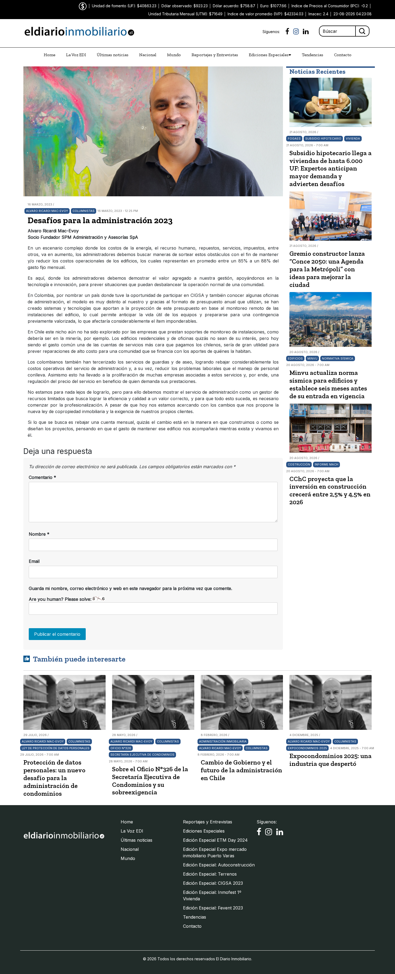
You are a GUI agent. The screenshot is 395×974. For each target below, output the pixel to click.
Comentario (42, 477)
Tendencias (312, 54)
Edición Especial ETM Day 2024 (215, 840)
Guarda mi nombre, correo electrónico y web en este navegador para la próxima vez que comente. (130, 588)
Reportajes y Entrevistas (215, 54)
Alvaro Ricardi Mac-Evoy (47, 211)
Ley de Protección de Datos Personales (55, 748)
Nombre (39, 534)
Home (49, 54)
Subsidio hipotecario (323, 138)
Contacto (342, 54)
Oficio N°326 (120, 748)
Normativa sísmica (337, 358)
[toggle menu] (290, 55)
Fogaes (294, 138)
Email (34, 561)
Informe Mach (326, 464)
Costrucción (299, 464)
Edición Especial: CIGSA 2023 (213, 883)
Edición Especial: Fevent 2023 (213, 908)
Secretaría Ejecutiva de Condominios (142, 754)
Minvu (312, 358)
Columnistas (84, 211)
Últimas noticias (112, 54)
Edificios (295, 358)
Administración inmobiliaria (223, 741)
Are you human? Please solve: (61, 599)
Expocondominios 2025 (307, 748)
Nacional (147, 54)
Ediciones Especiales (269, 54)
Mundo (174, 54)
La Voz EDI (76, 54)
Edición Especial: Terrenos (210, 874)
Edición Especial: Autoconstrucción (219, 865)
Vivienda (353, 138)
